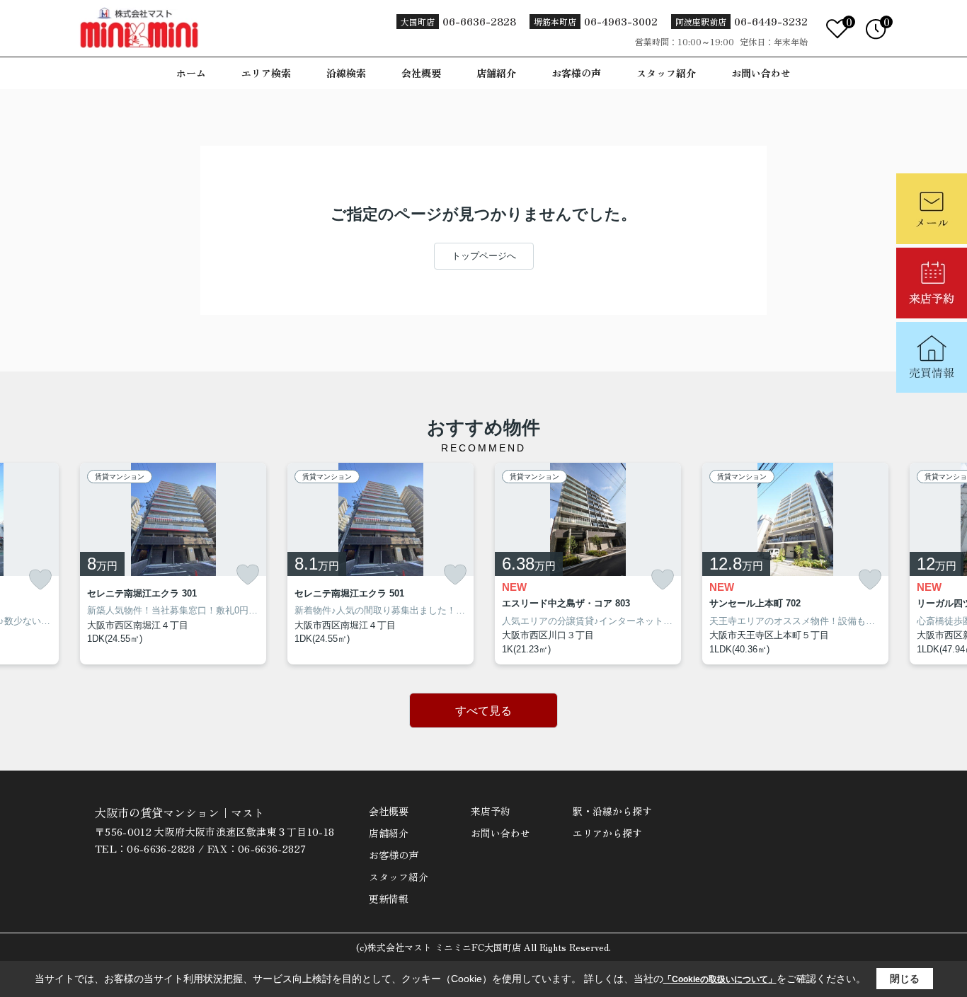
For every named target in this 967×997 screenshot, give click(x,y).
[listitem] (173, 564)
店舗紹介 (496, 73)
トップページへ (484, 255)
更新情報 (388, 899)
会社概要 (421, 73)
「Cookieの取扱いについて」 (720, 979)
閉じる (905, 978)
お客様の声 (576, 73)
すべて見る (483, 711)
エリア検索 (266, 73)
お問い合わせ (761, 73)
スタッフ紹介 (666, 73)
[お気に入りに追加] (40, 580)
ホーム (191, 73)
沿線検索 (346, 73)
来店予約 (490, 811)
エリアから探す (607, 833)
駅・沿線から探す (612, 811)
